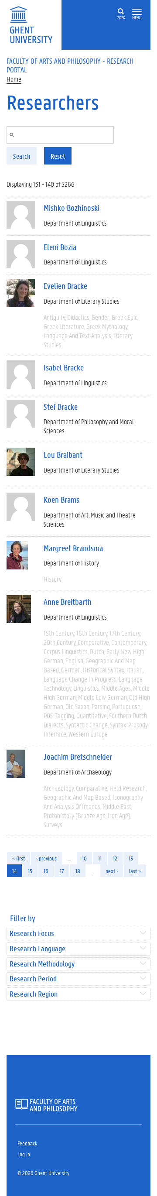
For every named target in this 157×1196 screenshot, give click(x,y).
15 (30, 870)
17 (62, 870)
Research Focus (32, 933)
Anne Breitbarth (68, 601)
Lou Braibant (63, 454)
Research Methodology (42, 964)
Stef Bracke (61, 406)
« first (18, 858)
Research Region (34, 994)
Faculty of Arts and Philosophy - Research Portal (70, 65)
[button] (137, 12)
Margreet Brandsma (73, 548)
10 (84, 858)
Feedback (27, 1143)
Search (21, 156)
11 (100, 858)
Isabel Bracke (64, 367)
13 (131, 858)
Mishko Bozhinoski (71, 207)
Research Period (33, 979)
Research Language (37, 949)
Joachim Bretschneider (78, 756)
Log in (23, 1154)
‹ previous (46, 858)
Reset (58, 156)
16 (46, 870)
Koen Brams (61, 499)
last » (135, 870)
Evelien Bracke (65, 286)
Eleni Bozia (60, 247)
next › (112, 870)
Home (14, 78)
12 (115, 858)
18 (77, 870)
